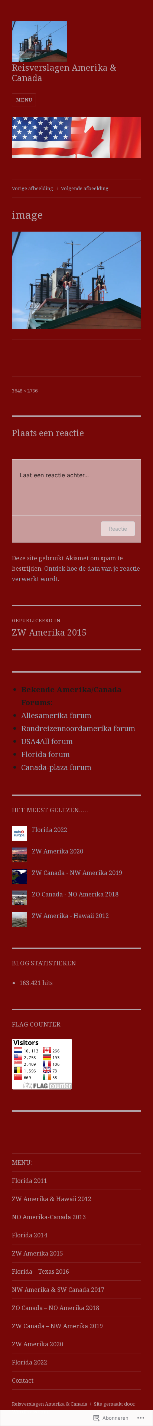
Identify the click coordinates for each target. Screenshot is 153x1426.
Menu (24, 99)
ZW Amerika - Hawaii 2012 (70, 916)
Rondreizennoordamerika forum (78, 728)
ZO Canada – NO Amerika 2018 (55, 1308)
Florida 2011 (29, 1181)
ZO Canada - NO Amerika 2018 (75, 894)
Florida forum (45, 754)
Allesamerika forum (56, 715)
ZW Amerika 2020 (57, 851)
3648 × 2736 (25, 390)
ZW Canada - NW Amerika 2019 (77, 873)
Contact (22, 1380)
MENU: (22, 1162)
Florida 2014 (29, 1235)
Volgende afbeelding (84, 188)
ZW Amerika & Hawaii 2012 (51, 1199)
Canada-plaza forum (56, 767)
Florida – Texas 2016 (40, 1271)
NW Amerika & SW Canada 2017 (58, 1290)
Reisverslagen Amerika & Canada (64, 73)
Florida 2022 (49, 830)
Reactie (118, 528)
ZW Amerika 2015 (37, 1253)
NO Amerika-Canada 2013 (49, 1217)
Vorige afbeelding (32, 188)
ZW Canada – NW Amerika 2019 (57, 1326)
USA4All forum (47, 741)
